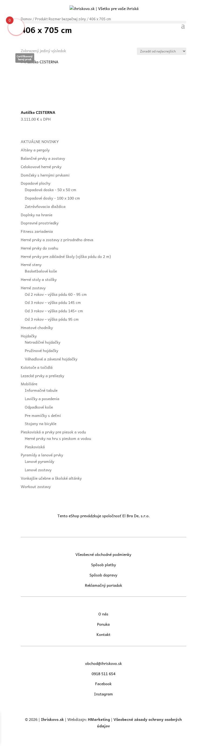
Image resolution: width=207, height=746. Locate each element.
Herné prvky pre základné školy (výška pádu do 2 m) (66, 256)
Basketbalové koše (41, 271)
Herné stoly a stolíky (39, 279)
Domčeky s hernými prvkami (45, 175)
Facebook (103, 684)
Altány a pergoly (35, 150)
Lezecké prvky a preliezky (42, 376)
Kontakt (103, 634)
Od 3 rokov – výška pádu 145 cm (53, 302)
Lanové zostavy (38, 470)
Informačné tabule (41, 390)
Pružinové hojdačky (41, 350)
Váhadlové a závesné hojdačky (51, 359)
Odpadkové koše (39, 407)
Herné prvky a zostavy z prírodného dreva (57, 240)
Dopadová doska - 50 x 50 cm (50, 190)
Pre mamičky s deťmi (43, 415)
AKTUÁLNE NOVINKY (40, 141)
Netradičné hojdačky (42, 342)
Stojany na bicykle (40, 423)
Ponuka (103, 624)
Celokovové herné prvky (41, 167)
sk (62, 719)
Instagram (103, 694)
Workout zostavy (36, 486)
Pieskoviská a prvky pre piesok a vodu (53, 432)
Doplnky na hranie (36, 215)
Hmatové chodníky (37, 327)
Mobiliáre (29, 384)
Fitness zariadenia (37, 231)
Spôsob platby (103, 565)
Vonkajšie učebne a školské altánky (51, 478)
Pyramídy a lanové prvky (42, 455)
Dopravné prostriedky (39, 223)
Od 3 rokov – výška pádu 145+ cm (54, 311)
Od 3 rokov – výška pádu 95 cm (52, 319)
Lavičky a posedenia (42, 399)
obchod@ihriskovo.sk (103, 663)
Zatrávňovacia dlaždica (45, 206)
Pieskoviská (35, 447)
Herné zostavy (33, 288)
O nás (103, 614)
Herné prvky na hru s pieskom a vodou (58, 438)
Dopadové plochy (35, 183)
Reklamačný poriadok (103, 585)
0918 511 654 (103, 674)
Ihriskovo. (50, 719)
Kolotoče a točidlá (37, 367)
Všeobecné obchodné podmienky (103, 554)
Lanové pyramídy (39, 461)
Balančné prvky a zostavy (43, 158)
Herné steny (31, 264)
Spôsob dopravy (103, 575)
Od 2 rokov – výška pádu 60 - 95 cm (56, 294)
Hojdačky (29, 336)
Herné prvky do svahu (39, 248)
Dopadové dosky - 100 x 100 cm (52, 198)
